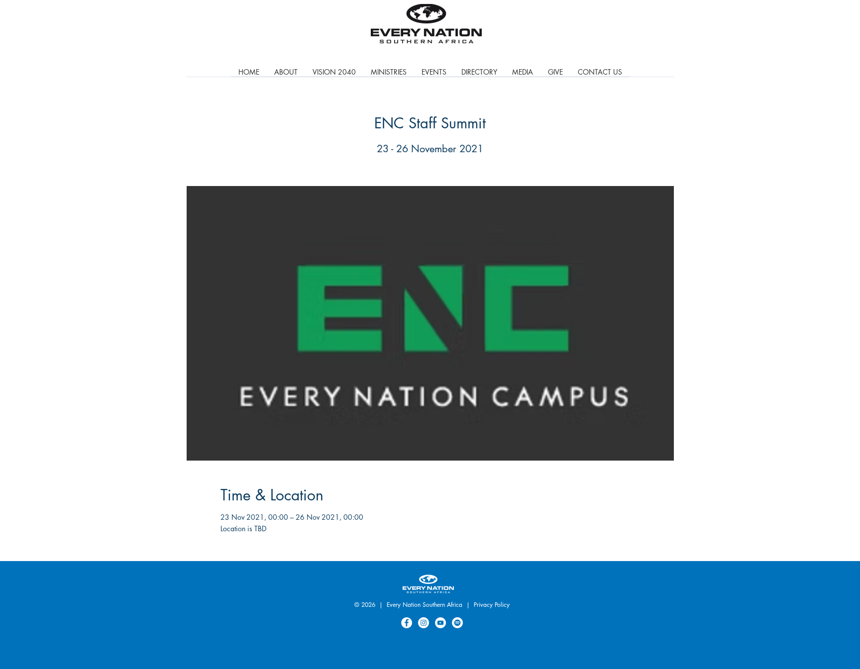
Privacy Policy (492, 604)
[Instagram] (423, 622)
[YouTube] (440, 622)
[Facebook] (406, 622)
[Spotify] (457, 622)
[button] (388, 75)
